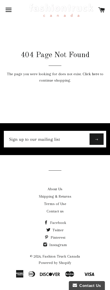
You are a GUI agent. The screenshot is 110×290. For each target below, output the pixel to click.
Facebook (57, 222)
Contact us (55, 211)
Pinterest (57, 237)
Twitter (57, 230)
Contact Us (89, 285)
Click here (91, 74)
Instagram (57, 245)
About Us (55, 189)
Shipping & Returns (55, 196)
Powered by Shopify (55, 262)
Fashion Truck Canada (61, 256)
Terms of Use (55, 203)
